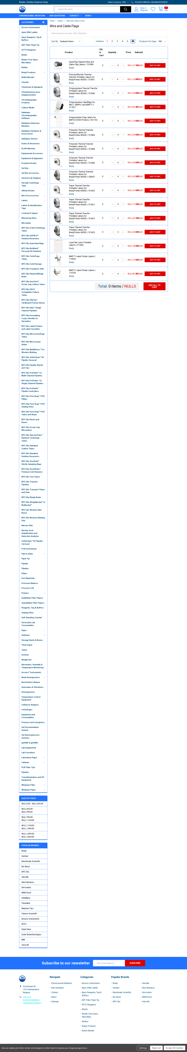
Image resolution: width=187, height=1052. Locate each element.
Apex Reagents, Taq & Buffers (31, 38)
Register (144, 10)
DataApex (25, 898)
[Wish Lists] (154, 9)
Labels (24, 200)
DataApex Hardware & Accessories (31, 132)
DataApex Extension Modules (30, 124)
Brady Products (28, 72)
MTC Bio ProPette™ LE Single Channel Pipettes (32, 382)
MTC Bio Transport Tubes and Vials (33, 491)
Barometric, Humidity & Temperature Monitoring (32, 666)
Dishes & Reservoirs (30, 143)
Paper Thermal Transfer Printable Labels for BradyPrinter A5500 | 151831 (82, 202)
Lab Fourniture (28, 752)
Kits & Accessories (30, 195)
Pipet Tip (25, 558)
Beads (24, 55)
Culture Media (27, 107)
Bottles (24, 67)
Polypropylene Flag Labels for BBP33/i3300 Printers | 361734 (83, 118)
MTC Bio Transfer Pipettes (29, 483)
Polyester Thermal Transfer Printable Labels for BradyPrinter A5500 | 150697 (82, 174)
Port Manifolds (28, 578)
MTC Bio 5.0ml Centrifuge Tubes (33, 229)
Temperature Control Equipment (30, 698)
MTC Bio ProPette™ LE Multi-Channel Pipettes (31, 374)
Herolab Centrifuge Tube (30, 184)
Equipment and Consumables (28, 716)
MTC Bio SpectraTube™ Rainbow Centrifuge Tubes (32, 438)
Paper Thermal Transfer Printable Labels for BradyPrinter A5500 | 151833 (82, 188)
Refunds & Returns (112, 1043)
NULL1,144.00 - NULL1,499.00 (28, 827)
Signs (24, 630)
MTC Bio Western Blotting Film (33, 519)
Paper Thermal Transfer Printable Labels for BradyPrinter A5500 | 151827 (82, 216)
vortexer (25, 655)
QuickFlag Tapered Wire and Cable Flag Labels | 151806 (81, 63)
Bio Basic (25, 866)
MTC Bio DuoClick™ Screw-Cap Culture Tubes (33, 283)
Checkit (24, 82)
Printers (25, 593)
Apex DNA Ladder (29, 32)
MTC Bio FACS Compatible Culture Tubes (30, 292)
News (88, 16)
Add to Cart (155, 65)
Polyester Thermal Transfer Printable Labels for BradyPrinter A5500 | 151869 (82, 132)
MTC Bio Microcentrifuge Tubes (33, 335)
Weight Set (26, 660)
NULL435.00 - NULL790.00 (27, 810)
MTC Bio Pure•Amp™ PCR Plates (33, 397)
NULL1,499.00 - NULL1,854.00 (28, 835)
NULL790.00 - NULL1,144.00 (27, 818)
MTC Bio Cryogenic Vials (32, 269)
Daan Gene (26, 929)
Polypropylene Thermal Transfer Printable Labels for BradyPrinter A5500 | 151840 (83, 91)
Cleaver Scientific (29, 913)
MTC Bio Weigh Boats (31, 497)
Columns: (100, 41)
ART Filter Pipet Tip (30, 45)
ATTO (23, 924)
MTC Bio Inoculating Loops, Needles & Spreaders (30, 318)
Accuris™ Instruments (31, 672)
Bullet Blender (27, 77)
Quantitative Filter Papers (32, 603)
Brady (24, 851)
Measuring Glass (29, 218)
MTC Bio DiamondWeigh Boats (32, 275)
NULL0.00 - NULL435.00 (32, 803)
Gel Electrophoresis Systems (30, 736)
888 (23, 940)
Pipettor (25, 568)
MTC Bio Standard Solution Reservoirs (30, 455)
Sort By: (54, 41)
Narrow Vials (27, 525)
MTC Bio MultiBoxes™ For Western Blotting (33, 351)
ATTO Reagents (28, 50)
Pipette (24, 563)
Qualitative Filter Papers (32, 598)
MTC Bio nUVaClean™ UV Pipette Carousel (32, 358)
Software (25, 635)
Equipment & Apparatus (32, 158)
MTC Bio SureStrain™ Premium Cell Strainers (31, 470)
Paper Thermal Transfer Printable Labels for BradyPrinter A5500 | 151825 (82, 230)
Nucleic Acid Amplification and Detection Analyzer (30, 533)
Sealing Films (27, 613)
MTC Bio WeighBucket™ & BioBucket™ (33, 503)
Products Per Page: (148, 41)
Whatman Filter (28, 785)
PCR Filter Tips (28, 767)
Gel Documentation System (30, 728)
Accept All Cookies (174, 1048)
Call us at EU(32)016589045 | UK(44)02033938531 (32, 1000)
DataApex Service (29, 139)
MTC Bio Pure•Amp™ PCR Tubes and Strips (33, 413)
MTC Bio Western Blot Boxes (31, 511)
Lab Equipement (28, 748)
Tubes (24, 650)
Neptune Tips (27, 908)
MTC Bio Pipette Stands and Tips (32, 366)
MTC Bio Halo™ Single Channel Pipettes (31, 309)
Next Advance (27, 882)
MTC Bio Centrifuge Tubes (30, 257)
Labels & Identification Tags (31, 207)
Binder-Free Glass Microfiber (29, 61)
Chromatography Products (29, 101)
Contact (74, 16)
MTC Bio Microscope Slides (31, 343)
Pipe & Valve (27, 554)
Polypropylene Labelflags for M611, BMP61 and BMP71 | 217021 (82, 105)
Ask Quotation (57, 16)
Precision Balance (29, 583)
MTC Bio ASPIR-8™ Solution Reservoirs (30, 237)
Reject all (156, 1048)
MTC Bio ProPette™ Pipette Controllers (30, 389)
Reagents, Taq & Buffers (32, 608)
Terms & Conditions (37, 1043)
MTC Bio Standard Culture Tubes (29, 447)
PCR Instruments (29, 549)
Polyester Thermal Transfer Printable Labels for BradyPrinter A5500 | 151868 (82, 146)
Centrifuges (26, 709)
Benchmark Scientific (30, 861)
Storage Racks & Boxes (32, 640)
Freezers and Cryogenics (33, 722)
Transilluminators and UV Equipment (32, 778)
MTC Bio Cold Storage (31, 264)
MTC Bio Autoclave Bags (32, 243)
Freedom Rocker (29, 163)
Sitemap (55, 1001)
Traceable (25, 903)
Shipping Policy (75, 1043)
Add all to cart (154, 286)
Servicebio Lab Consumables (28, 624)
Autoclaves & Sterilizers (32, 687)
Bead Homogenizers (30, 677)
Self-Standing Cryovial (31, 617)
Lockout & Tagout (29, 213)
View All (25, 945)
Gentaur (24, 856)
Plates (24, 573)
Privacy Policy (149, 1043)
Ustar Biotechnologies (31, 934)
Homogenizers (28, 692)
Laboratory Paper (29, 757)
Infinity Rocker (28, 190)
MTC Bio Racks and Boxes (30, 421)
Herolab (24, 877)
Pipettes (25, 772)
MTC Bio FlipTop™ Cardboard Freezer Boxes (33, 301)
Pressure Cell (27, 588)
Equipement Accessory (32, 153)
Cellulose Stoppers (30, 705)
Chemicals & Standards (32, 87)
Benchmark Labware (30, 682)
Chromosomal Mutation (32, 16)
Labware (25, 762)
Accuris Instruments (30, 27)
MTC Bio (25, 872)
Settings (143, 1048)
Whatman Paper (28, 790)
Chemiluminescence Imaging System (30, 93)
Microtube (26, 223)
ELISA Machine (28, 148)
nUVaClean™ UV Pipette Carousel (32, 542)
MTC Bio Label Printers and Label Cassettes (31, 327)
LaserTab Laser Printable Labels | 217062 (80, 243)
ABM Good (26, 892)
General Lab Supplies (31, 178)
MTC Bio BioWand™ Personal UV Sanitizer (31, 249)
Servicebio (26, 887)
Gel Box (24, 168)
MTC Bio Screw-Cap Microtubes (30, 428)
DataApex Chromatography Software (29, 115)
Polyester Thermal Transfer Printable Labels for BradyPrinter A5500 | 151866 (82, 160)
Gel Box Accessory (30, 173)
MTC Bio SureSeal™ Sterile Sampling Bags (31, 462)
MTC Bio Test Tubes (30, 477)
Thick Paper (26, 645)
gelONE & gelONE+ (29, 743)
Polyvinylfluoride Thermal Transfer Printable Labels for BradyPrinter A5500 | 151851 (82, 77)
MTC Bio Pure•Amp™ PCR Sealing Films (33, 405)
